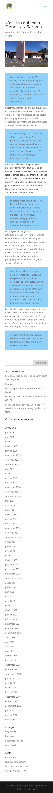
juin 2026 (9, 432)
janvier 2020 (11, 692)
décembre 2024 (13, 482)
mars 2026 (10, 441)
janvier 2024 (11, 519)
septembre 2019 (13, 705)
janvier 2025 (11, 478)
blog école (10, 736)
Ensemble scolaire (14, 740)
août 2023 (10, 541)
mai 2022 (9, 596)
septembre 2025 (13, 464)
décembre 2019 (13, 696)
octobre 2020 (11, 669)
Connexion (10, 757)
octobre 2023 (11, 532)
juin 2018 (9, 710)
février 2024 (11, 514)
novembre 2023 (13, 528)
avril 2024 (10, 505)
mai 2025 (9, 469)
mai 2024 (9, 500)
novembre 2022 (13, 573)
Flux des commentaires (16, 766)
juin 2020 (9, 678)
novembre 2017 (13, 719)
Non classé (10, 745)
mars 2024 (10, 509)
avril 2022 (10, 601)
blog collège (11, 731)
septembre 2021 (13, 632)
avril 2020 (10, 683)
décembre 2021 (13, 619)
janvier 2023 (11, 564)
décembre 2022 (13, 569)
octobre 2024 (11, 491)
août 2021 (10, 637)
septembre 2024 (13, 496)
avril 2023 (10, 550)
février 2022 (11, 610)
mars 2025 (10, 473)
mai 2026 (9, 437)
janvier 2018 (11, 715)
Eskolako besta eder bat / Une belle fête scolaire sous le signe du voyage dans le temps (25, 408)
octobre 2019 (11, 701)
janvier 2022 (11, 614)
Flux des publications (15, 761)
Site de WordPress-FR (15, 771)
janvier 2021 (11, 660)
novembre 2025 (13, 455)
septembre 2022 (13, 578)
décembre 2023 (13, 523)
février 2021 (11, 655)
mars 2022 (10, 605)
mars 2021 (10, 651)
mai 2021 (9, 642)
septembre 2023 (13, 537)
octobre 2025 (11, 459)
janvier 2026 (11, 450)
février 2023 (11, 560)
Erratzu (9, 384)
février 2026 (11, 446)
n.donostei (14, 32)
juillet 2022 (10, 587)
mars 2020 (10, 687)
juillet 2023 (10, 546)
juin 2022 (9, 591)
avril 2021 (10, 646)
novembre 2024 (13, 487)
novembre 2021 (13, 623)
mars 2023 (10, 555)
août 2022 (10, 582)
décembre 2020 (13, 664)
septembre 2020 (13, 674)
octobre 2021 (11, 628)
